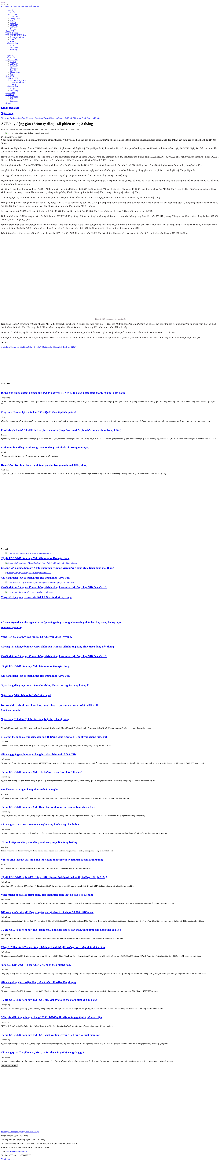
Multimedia (10, 95)
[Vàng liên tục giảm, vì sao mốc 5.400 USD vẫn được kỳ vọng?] (29, 592)
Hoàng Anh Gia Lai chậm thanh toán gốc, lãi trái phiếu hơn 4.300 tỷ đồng (44, 464)
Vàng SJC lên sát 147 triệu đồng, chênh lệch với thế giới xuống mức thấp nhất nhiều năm (53, 947)
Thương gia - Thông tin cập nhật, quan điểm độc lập (20, 6)
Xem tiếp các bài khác (9, 1065)
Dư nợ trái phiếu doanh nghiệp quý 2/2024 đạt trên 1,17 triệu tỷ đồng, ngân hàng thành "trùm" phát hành (63, 392)
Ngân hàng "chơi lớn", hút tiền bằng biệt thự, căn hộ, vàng (35, 719)
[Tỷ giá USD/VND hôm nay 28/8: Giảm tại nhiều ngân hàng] (28, 553)
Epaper (8, 103)
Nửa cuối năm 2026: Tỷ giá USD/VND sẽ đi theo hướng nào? (36, 964)
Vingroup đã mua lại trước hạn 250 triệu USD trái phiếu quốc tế (38, 412)
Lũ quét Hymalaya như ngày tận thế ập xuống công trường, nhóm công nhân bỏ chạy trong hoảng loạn (61, 622)
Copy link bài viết (93, 118)
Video (12, 99)
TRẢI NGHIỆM (12, 43)
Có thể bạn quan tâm (11, 710)
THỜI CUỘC (11, 12)
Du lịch (12, 45)
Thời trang (14, 47)
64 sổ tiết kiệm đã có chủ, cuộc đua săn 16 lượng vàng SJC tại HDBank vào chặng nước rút (54, 736)
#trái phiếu (48, 347)
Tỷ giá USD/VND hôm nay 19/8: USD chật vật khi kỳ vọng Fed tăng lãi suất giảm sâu (50, 1034)
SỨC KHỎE (10, 41)
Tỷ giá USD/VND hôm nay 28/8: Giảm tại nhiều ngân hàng (35, 558)
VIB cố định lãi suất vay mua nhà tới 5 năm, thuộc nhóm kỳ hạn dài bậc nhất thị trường (52, 859)
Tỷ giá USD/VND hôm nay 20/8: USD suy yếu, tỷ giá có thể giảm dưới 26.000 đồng (49, 999)
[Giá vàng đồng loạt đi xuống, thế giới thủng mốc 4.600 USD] (28, 573)
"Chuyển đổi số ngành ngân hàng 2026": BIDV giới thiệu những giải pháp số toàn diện (51, 1017)
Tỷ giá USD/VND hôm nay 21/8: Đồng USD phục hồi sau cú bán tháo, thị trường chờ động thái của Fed (61, 929)
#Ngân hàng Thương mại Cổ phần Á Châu (16, 347)
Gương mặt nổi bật (17, 37)
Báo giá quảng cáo (7, 1159)
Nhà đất (13, 23)
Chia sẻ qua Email (79, 118)
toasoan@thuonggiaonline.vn (16, 1151)
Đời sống (13, 49)
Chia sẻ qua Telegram (57, 118)
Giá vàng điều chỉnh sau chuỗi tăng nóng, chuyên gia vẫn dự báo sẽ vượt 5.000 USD (49, 704)
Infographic (14, 97)
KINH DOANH (12, 14)
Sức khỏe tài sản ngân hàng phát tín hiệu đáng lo (29, 789)
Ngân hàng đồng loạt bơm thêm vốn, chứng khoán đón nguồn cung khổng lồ (45, 685)
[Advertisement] (69, 364)
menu (3, 2)
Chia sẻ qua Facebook (9, 118)
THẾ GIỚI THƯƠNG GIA (16, 35)
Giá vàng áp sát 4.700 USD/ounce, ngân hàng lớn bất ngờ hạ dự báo (40, 824)
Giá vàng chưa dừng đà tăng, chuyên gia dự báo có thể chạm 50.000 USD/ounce (47, 912)
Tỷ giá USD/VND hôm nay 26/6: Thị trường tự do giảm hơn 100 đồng (41, 771)
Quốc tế (13, 39)
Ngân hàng (14, 16)
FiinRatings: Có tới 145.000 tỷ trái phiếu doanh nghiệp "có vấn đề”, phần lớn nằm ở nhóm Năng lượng (61, 429)
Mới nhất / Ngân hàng (11, 627)
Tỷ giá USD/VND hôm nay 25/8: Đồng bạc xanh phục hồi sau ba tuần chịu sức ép (48, 806)
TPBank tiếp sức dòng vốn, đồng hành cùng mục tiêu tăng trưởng (39, 842)
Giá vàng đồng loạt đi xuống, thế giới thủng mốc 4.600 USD (35, 577)
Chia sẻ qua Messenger (25, 118)
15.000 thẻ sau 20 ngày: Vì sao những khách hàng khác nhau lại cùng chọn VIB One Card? (54, 587)
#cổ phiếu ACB (38, 347)
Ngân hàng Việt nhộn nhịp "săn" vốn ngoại (26, 695)
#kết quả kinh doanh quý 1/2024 (64, 347)
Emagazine (14, 101)
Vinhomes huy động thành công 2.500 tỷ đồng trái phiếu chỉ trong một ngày (45, 447)
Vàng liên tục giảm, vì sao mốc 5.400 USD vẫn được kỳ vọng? (36, 597)
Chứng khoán (15, 19)
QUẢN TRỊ (10, 31)
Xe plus (13, 29)
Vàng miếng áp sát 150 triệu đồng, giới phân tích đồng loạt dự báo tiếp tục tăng (47, 894)
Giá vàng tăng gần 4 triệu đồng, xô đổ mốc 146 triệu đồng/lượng (38, 982)
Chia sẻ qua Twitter (42, 118)
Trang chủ (9, 10)
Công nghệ (14, 27)
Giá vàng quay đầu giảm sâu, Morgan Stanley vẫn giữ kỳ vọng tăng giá (42, 1052)
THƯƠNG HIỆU (12, 33)
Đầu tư (12, 21)
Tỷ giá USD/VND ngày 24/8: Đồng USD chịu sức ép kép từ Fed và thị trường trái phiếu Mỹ (54, 877)
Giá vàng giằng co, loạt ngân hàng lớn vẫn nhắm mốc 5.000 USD (38, 754)
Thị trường (14, 25)
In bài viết (69, 118)
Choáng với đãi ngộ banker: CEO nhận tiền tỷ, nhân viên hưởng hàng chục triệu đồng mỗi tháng (57, 567)
